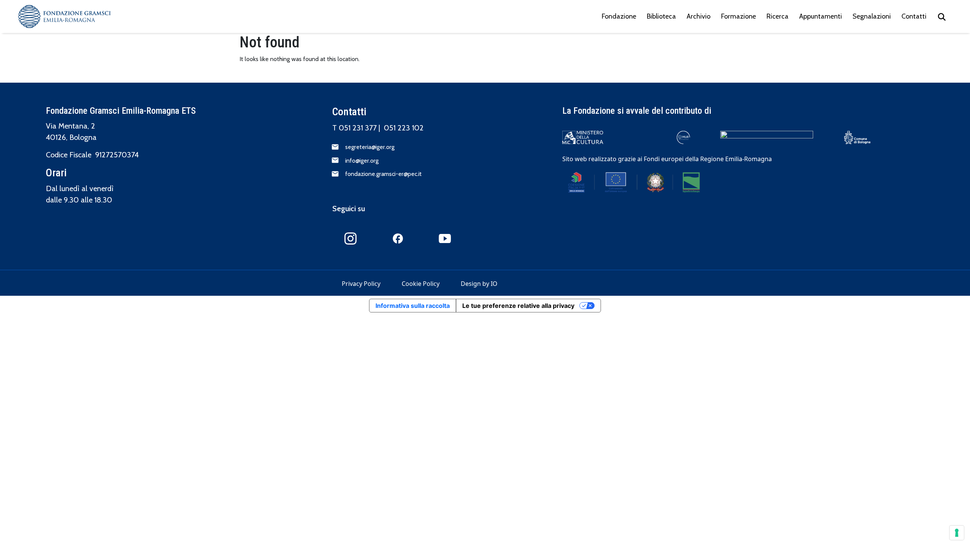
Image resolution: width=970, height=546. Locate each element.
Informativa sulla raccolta (412, 305)
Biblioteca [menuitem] (661, 16)
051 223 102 (404, 127)
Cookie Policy (421, 283)
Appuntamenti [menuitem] (820, 16)
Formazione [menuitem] (738, 16)
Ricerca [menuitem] (778, 16)
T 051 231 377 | (358, 127)
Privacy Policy (361, 283)
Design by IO (479, 283)
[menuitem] (942, 16)
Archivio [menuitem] (698, 16)
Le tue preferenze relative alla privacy (518, 305)
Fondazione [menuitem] (619, 16)
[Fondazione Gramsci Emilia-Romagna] (64, 16)
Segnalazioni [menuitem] (872, 16)
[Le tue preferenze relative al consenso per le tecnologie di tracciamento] (957, 533)
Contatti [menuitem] (913, 16)
